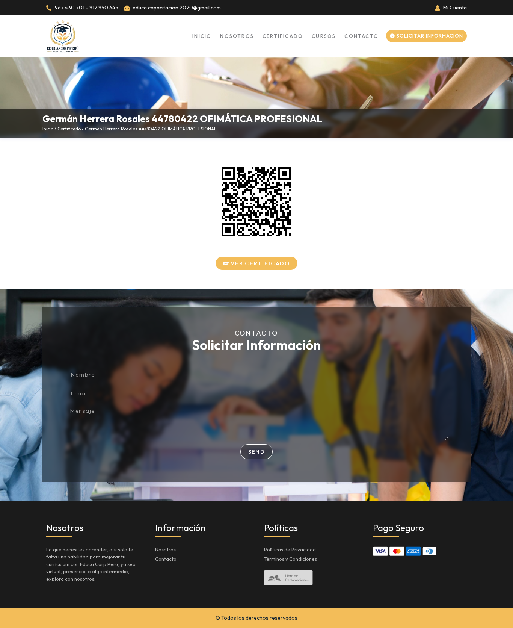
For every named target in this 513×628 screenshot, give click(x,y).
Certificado (283, 36)
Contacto (361, 36)
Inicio (201, 36)
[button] (257, 263)
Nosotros (237, 36)
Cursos (324, 36)
